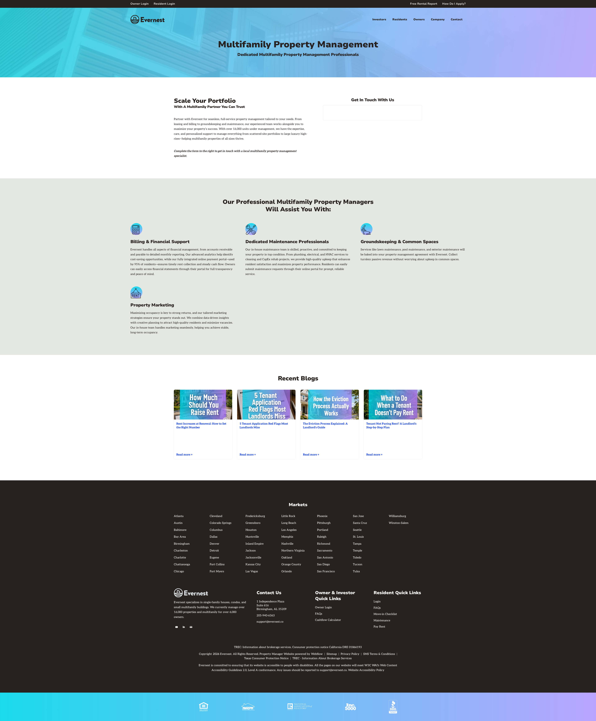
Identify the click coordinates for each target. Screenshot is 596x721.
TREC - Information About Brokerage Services (322, 658)
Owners (419, 19)
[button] (379, 19)
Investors (379, 19)
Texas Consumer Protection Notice (266, 658)
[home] (147, 19)
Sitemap (332, 654)
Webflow (317, 654)
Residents (399, 19)
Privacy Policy (350, 654)
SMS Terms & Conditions (379, 654)
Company (438, 19)
